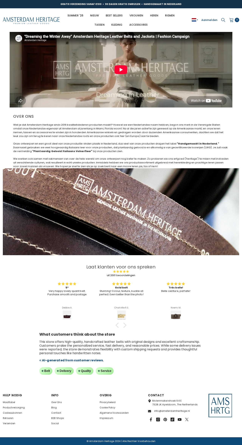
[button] (118, 325)
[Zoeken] (223, 19)
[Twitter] (187, 419)
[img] (121, 271)
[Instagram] (158, 419)
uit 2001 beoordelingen (121, 275)
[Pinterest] (165, 419)
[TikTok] (172, 419)
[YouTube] (179, 419)
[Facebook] (151, 419)
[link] (121, 211)
